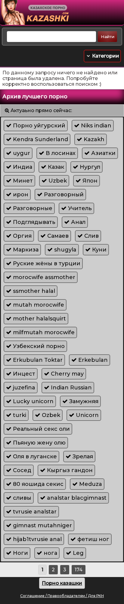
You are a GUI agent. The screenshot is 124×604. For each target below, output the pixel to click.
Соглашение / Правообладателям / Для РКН (62, 596)
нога (49, 553)
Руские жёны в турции (45, 263)
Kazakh (93, 139)
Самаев (57, 236)
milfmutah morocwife (43, 332)
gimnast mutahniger (41, 525)
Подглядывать (33, 222)
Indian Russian (70, 387)
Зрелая (82, 456)
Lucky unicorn (32, 401)
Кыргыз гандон (69, 470)
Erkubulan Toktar (37, 360)
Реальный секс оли (40, 429)
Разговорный (63, 194)
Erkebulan (92, 360)
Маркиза (25, 249)
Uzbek (57, 180)
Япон (89, 180)
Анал (77, 222)
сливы (21, 498)
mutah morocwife (37, 305)
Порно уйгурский (38, 125)
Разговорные (31, 208)
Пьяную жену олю (38, 442)
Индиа (21, 167)
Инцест (23, 373)
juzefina (23, 387)
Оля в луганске (34, 456)
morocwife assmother (43, 277)
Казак (55, 167)
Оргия (21, 236)
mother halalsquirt (38, 318)
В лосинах (60, 153)
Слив (91, 236)
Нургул (89, 167)
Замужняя (83, 401)
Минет (22, 180)
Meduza (90, 484)
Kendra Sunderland (39, 139)
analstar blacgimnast (76, 498)
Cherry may (66, 373)
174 (78, 570)
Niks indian (95, 125)
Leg (77, 553)
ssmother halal (33, 291)
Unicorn (86, 415)
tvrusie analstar (34, 511)
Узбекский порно (38, 346)
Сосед (21, 470)
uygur (20, 153)
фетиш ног (92, 539)
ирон (19, 194)
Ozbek (50, 415)
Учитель (79, 208)
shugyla (64, 249)
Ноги (19, 553)
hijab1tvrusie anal (36, 539)
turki (18, 415)
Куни (99, 249)
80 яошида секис (37, 484)
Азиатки (103, 153)
